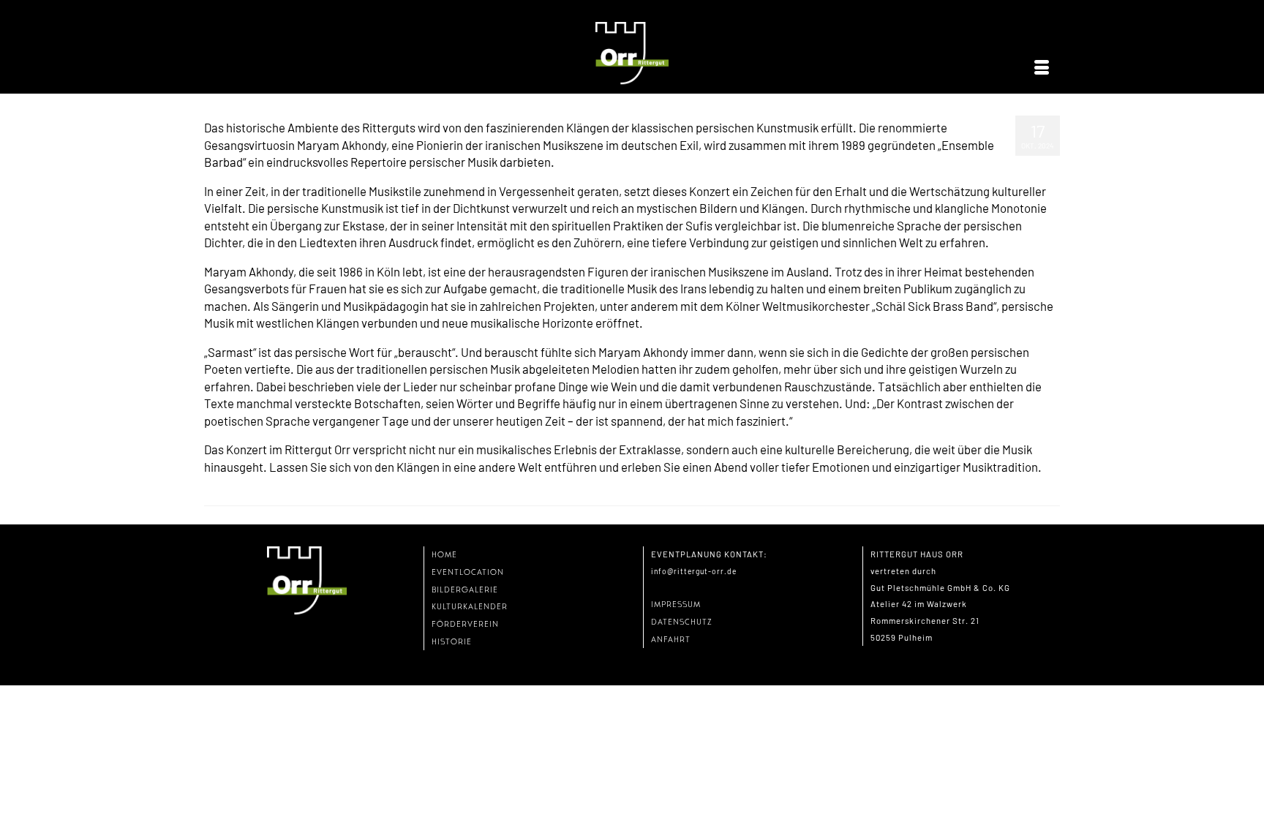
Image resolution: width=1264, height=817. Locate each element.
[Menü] (1041, 68)
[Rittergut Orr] (632, 54)
